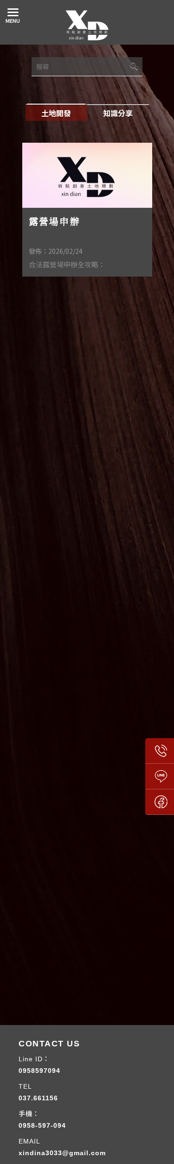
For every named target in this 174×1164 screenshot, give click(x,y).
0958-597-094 (42, 1125)
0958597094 (39, 1070)
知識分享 (118, 113)
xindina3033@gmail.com (62, 1153)
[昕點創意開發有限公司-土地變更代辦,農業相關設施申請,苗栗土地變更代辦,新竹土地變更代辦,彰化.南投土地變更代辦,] (87, 27)
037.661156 (38, 1098)
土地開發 (56, 113)
